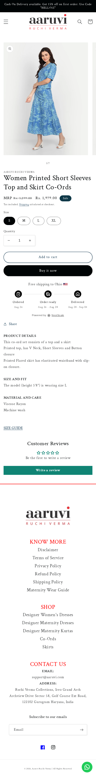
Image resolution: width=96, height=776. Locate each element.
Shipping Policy (48, 582)
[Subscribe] (82, 729)
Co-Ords (48, 639)
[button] (6, 22)
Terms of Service (48, 558)
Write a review (48, 470)
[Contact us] (87, 767)
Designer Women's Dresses (48, 615)
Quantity (9, 231)
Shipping (24, 204)
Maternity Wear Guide (48, 590)
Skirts (48, 647)
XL (54, 221)
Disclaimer (48, 550)
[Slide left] (38, 164)
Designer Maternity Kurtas (48, 631)
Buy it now (48, 270)
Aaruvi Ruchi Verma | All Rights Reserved (51, 769)
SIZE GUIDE (13, 428)
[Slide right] (58, 164)
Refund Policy (48, 574)
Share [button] (13, 324)
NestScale (58, 315)
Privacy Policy (48, 566)
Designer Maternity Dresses (48, 623)
